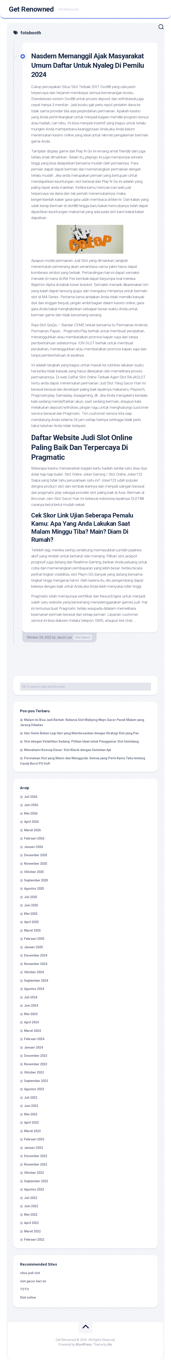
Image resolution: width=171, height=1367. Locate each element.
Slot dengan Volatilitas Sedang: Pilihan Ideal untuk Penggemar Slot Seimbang (81, 741)
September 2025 (36, 880)
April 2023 (31, 1122)
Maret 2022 (32, 1231)
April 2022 (31, 1223)
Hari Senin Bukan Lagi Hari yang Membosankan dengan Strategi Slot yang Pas (81, 733)
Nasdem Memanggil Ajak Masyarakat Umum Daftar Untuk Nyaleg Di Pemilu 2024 (87, 65)
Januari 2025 (33, 947)
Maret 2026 (32, 830)
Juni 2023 (31, 1106)
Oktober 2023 (34, 1072)
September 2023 (36, 1081)
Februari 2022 (34, 1239)
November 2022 (35, 1164)
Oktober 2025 (34, 872)
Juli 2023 (30, 1097)
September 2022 (36, 1181)
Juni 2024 (31, 1005)
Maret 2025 (32, 930)
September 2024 (36, 980)
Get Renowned (31, 9)
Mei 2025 (30, 913)
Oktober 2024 (34, 972)
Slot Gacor (82, 637)
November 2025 (35, 863)
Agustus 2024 (34, 989)
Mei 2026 (30, 813)
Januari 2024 (33, 1047)
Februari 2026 (34, 838)
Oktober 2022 (34, 1172)
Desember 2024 (35, 955)
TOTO (24, 1289)
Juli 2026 (30, 796)
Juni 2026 (31, 805)
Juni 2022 (31, 1206)
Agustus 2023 (34, 1089)
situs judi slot (30, 1273)
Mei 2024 (30, 1014)
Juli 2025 (30, 897)
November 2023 (35, 1064)
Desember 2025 (35, 855)
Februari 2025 (34, 938)
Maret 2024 (32, 1030)
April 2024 (31, 1022)
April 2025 (31, 922)
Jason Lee (64, 637)
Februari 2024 (34, 1039)
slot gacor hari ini (33, 1281)
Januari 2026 (33, 847)
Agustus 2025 (34, 888)
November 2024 (35, 964)
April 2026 (31, 821)
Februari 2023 (34, 1139)
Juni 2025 (31, 905)
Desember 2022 (35, 1156)
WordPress (84, 1344)
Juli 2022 (30, 1198)
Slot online (28, 1297)
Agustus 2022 (34, 1189)
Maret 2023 (32, 1131)
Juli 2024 (30, 997)
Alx (110, 1344)
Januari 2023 (33, 1147)
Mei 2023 (30, 1114)
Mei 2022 (30, 1214)
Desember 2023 (35, 1055)
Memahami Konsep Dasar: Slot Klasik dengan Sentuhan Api (67, 750)
